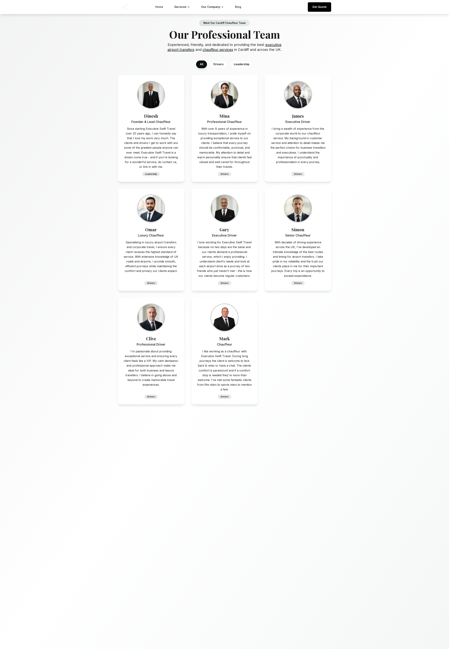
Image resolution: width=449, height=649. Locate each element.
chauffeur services (218, 50)
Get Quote (319, 7)
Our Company (210, 7)
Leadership (241, 64)
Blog (238, 7)
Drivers (218, 64)
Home (159, 7)
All (201, 64)
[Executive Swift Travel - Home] (125, 7)
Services (180, 7)
